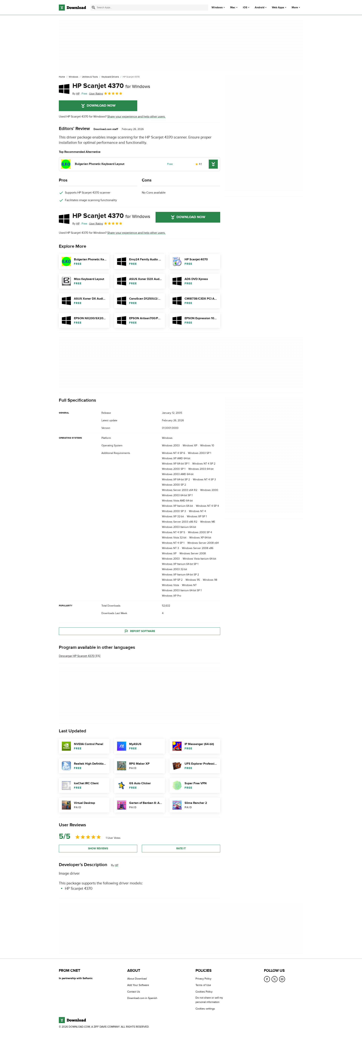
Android (259, 7)
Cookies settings (205, 1008)
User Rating (96, 93)
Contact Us (133, 991)
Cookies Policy (204, 991)
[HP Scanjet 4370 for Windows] (64, 89)
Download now (101, 106)
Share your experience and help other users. (136, 116)
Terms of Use (203, 985)
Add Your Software (138, 985)
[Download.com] (72, 8)
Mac (232, 7)
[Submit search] (93, 8)
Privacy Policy (203, 978)
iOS (245, 7)
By (76, 93)
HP (116, 865)
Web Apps (278, 7)
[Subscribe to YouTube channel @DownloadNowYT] (282, 979)
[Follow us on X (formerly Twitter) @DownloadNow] (275, 979)
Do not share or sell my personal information (209, 1000)
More (295, 7)
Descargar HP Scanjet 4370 (77, 656)
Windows (217, 7)
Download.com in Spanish (142, 998)
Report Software (142, 631)
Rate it (181, 848)
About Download (137, 978)
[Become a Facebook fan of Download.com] (267, 979)
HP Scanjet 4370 (111, 86)
